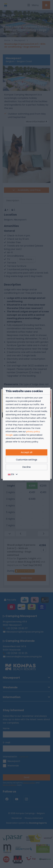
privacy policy (33, 431)
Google (9, 435)
